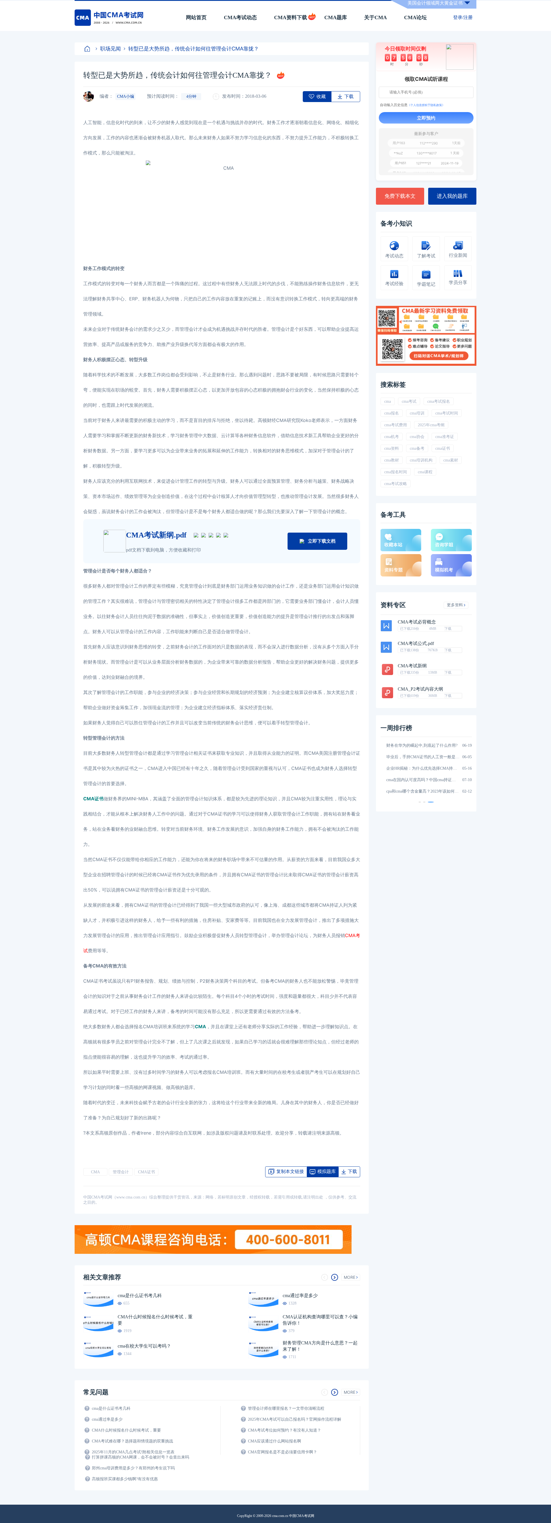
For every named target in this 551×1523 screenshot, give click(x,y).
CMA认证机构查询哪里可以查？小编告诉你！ (320, 1319)
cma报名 (391, 413)
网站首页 (196, 17)
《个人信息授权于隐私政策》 (426, 105)
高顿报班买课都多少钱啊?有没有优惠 (125, 1479)
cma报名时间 (395, 472)
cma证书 (442, 448)
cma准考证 (444, 437)
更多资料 (455, 605)
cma (387, 401)
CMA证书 (146, 1172)
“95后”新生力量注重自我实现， (414, 757)
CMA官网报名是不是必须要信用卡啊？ (282, 1452)
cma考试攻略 (395, 484)
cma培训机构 (421, 460)
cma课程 (425, 472)
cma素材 (450, 460)
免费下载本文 (400, 196)
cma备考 (417, 448)
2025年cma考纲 (431, 425)
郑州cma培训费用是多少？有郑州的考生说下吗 (133, 1468)
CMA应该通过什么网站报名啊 (274, 1441)
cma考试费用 (395, 425)
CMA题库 (335, 17)
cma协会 (417, 437)
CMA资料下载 (290, 17)
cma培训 (417, 413)
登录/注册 (463, 17)
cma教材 (391, 460)
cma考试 (409, 401)
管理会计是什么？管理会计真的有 (416, 768)
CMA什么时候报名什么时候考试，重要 (155, 1319)
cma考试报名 (438, 401)
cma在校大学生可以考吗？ (144, 1346)
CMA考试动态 (240, 17)
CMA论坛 (415, 17)
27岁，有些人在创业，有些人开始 (416, 791)
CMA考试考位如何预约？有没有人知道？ (284, 1430)
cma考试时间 (446, 413)
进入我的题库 (452, 196)
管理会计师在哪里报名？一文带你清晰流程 (286, 1408)
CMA (95, 1172)
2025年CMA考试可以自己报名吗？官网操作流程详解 (294, 1419)
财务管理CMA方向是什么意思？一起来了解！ (320, 1346)
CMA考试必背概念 (417, 622)
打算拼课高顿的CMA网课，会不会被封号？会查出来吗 (140, 1457)
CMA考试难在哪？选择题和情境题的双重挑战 (132, 1441)
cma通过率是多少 (300, 1295)
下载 (448, 629)
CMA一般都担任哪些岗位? (409, 745)
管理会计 (121, 1172)
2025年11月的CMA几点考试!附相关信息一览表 (133, 1452)
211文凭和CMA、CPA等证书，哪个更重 (421, 780)
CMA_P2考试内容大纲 (420, 689)
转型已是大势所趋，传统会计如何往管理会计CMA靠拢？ (193, 49)
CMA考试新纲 (412, 666)
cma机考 (391, 437)
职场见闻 (110, 49)
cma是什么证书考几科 (140, 1295)
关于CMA (375, 17)
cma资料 (391, 448)
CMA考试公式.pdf (416, 643)
